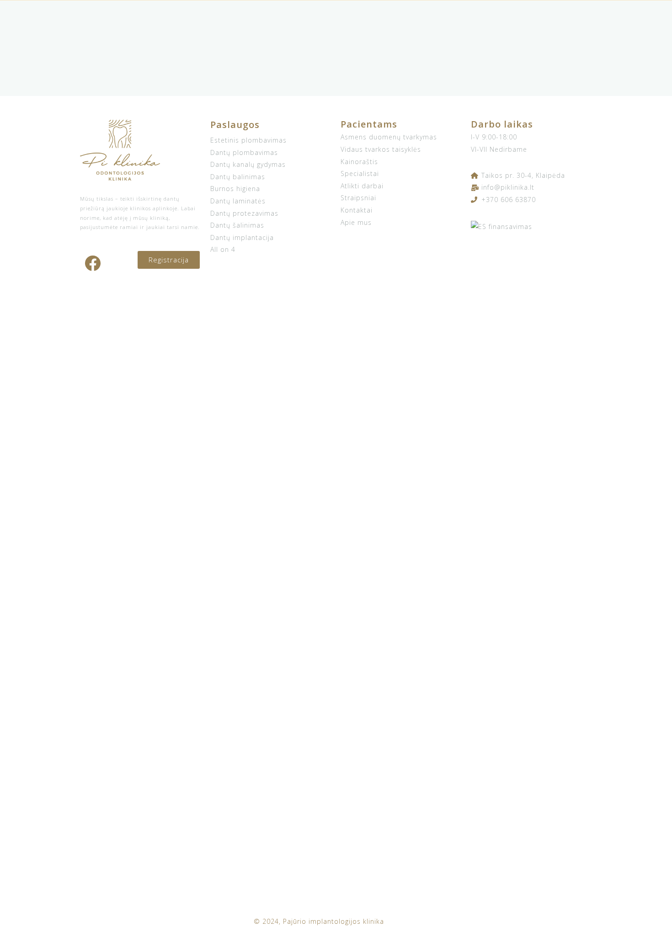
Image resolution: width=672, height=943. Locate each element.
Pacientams (369, 124)
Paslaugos (235, 124)
